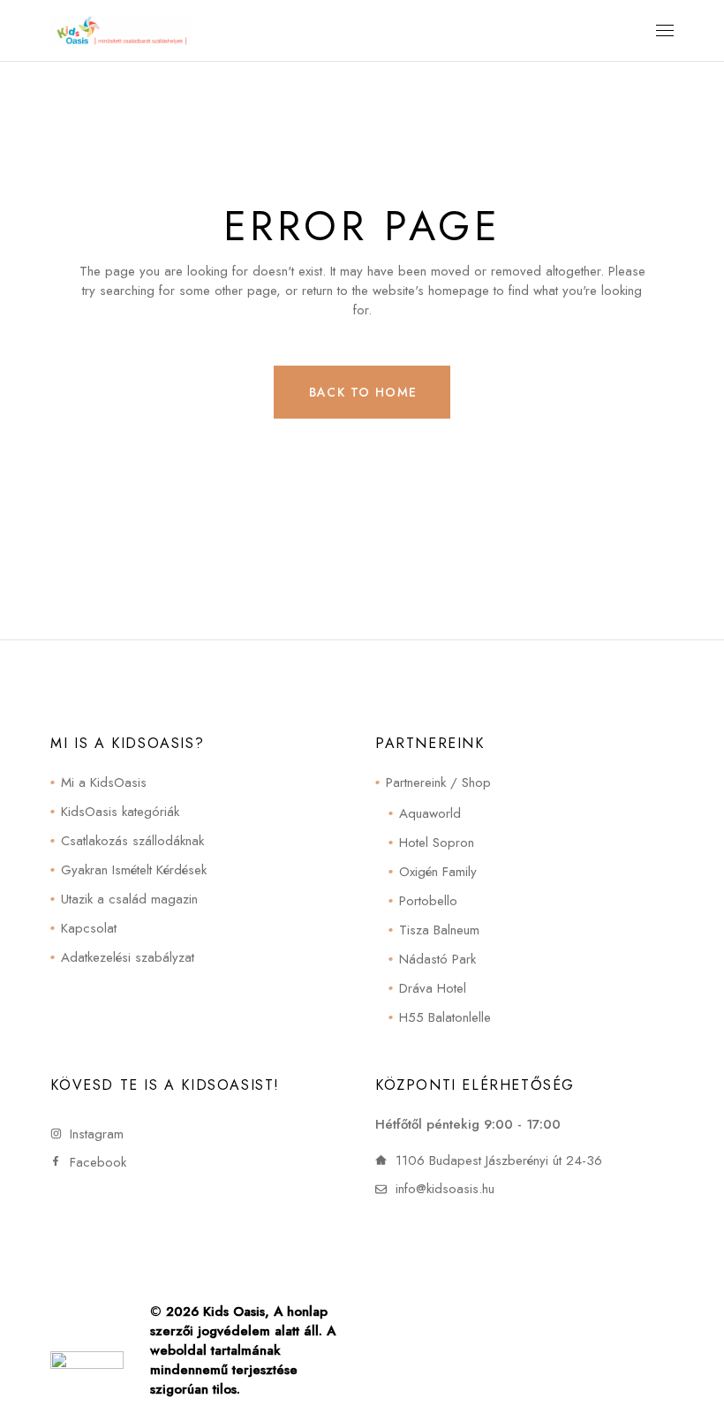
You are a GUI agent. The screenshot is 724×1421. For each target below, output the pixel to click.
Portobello (428, 901)
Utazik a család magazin (129, 899)
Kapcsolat (89, 928)
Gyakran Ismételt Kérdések (134, 870)
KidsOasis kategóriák (120, 811)
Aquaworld (430, 813)
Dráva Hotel (432, 988)
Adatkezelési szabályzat (127, 957)
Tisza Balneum (439, 930)
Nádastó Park (437, 959)
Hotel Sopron (436, 842)
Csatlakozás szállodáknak (132, 840)
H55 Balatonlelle (445, 1017)
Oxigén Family (438, 871)
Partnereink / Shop (438, 782)
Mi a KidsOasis (104, 782)
